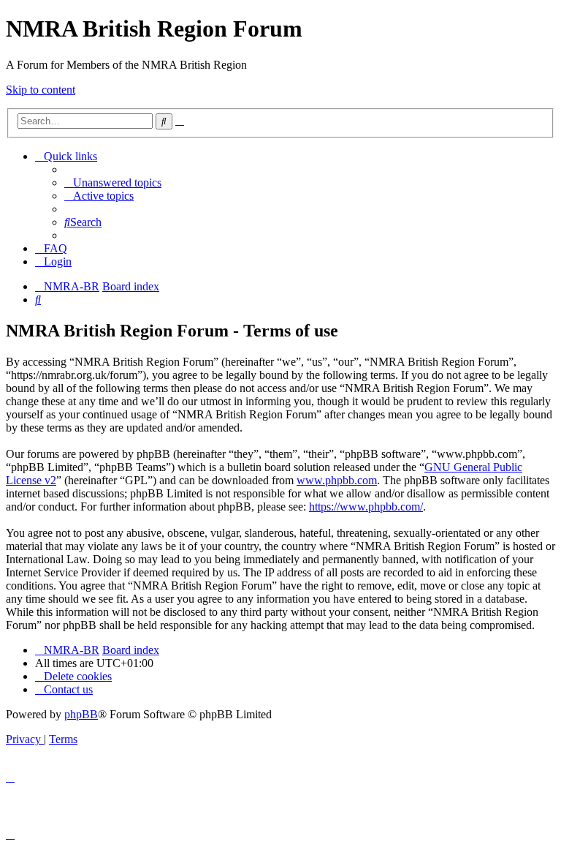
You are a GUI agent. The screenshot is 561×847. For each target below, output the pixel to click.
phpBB (81, 714)
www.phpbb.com (337, 480)
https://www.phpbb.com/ (366, 506)
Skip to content (40, 89)
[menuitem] (112, 182)
